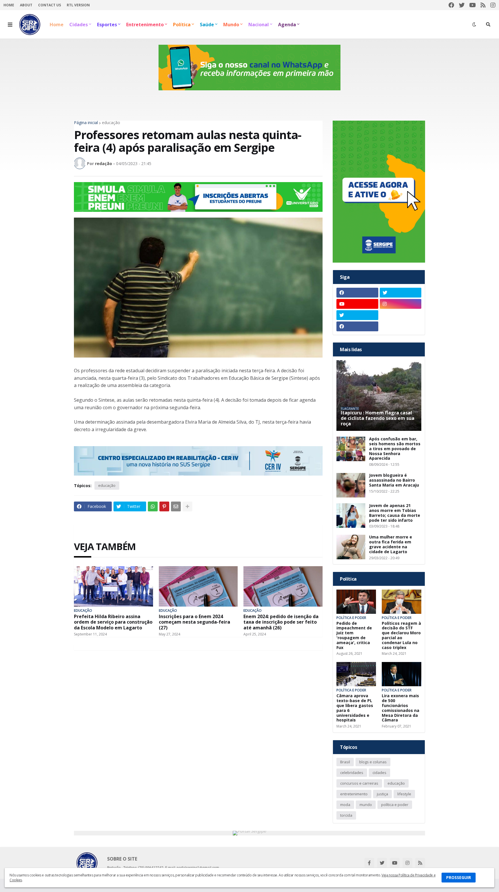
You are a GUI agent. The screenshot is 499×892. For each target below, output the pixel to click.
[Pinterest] (164, 506)
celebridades (351, 772)
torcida (346, 815)
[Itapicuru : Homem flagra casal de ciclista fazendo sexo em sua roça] (378, 395)
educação (111, 123)
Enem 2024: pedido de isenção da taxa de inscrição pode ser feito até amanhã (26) (281, 622)
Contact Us (49, 5)
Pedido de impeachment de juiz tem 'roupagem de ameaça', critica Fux (354, 635)
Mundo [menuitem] (231, 24)
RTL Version (78, 5)
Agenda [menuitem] (287, 24)
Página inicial (86, 123)
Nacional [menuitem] (258, 24)
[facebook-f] (369, 863)
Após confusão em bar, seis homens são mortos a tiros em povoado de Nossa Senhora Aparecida (394, 449)
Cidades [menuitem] (78, 24)
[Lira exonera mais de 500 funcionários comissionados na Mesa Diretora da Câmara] (401, 674)
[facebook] (451, 5)
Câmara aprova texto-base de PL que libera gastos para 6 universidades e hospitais (354, 708)
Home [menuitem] (57, 24)
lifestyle (404, 793)
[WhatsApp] (153, 506)
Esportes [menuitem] (107, 24)
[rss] (483, 5)
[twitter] (462, 5)
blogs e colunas (373, 761)
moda (345, 804)
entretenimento (354, 793)
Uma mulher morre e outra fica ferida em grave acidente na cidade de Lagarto (390, 544)
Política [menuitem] (182, 24)
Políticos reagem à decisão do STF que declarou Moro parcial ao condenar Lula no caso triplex (401, 635)
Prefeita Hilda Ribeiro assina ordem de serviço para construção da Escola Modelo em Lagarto (113, 622)
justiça (382, 793)
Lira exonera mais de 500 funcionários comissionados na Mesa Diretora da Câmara (400, 708)
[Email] (176, 506)
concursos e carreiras (359, 783)
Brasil (345, 761)
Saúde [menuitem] (207, 24)
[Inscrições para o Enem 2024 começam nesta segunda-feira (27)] (198, 586)
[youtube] (472, 5)
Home (8, 5)
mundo (366, 804)
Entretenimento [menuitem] (145, 24)
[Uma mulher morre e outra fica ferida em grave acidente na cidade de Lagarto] (350, 547)
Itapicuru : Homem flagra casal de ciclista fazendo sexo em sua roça (377, 418)
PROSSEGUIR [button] (458, 877)
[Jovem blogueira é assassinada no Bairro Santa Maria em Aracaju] (350, 485)
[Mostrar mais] (187, 506)
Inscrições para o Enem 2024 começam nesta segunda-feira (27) (194, 622)
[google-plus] (401, 315)
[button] (10, 24)
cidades (379, 772)
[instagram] (493, 5)
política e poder (394, 804)
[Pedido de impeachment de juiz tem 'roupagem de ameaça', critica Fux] (356, 602)
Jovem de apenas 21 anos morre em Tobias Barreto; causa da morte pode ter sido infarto (394, 513)
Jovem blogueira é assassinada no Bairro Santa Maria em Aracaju (394, 480)
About (26, 5)
